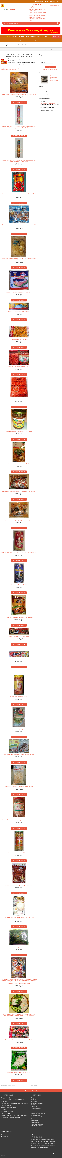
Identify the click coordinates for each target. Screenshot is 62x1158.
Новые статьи (44, 89)
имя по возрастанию (10, 68)
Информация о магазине (7, 1111)
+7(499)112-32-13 (38, 4)
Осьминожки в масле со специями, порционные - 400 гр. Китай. (19, 491)
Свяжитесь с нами (5, 1113)
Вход (46, 1)
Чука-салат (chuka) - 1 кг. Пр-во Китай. (19, 947)
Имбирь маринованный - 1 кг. (19, 399)
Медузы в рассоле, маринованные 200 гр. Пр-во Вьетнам (19, 754)
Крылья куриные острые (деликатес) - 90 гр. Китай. (18, 885)
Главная (3, 49)
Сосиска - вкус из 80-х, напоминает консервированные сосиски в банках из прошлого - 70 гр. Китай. (19, 160)
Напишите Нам (55, 5)
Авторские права (35, 1122)
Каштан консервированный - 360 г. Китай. (19, 852)
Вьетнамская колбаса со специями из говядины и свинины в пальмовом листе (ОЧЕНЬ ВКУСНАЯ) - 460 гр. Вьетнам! (19, 1015)
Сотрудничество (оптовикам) (8, 1097)
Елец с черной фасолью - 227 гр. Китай (18, 311)
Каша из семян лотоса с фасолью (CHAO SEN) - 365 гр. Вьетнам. (18, 552)
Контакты (3, 1109)
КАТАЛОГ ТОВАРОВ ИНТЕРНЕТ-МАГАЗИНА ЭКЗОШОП (15, 1115)
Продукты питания (16, 49)
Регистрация (46, 69)
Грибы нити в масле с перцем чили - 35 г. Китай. (19, 463)
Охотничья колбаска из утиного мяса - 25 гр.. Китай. (19, 659)
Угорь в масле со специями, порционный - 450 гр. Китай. (19, 520)
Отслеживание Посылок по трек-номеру (11, 1117)
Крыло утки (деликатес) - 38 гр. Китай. (19, 636)
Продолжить (50, 67)
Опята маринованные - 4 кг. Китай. (19, 339)
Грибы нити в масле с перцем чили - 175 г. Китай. (19, 431)
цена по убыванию (12, 69)
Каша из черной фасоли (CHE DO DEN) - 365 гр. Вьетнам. (18, 584)
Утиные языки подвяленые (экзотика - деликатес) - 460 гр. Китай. (19, 94)
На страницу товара (19, 102)
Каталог (9, 49)
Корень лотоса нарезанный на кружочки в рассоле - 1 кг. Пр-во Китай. (19, 259)
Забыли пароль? (39, 1)
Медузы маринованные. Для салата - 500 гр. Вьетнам (19, 786)
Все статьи (43, 91)
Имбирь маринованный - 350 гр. (18, 696)
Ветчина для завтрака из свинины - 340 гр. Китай (19, 292)
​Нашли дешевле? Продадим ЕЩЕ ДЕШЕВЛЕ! (12, 1099)
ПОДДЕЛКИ (4, 1101)
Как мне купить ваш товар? (48, 103)
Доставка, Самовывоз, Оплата (8, 1107)
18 (36, 68)
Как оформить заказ (6, 1105)
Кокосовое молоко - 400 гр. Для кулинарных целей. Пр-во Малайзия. (19, 918)
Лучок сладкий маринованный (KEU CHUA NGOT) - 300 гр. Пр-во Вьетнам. (19, 819)
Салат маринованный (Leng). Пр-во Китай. (19, 729)
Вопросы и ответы (44, 98)
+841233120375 (33, 9)
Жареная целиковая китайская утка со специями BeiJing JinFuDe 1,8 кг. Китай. (19, 194)
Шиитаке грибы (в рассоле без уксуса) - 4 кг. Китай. (18, 1039)
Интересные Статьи (45, 93)
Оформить (52, 1)
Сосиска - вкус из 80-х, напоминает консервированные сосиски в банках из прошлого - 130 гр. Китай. (19, 127)
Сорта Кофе (43, 94)
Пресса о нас (34, 1106)
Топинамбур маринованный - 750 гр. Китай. (19, 1072)
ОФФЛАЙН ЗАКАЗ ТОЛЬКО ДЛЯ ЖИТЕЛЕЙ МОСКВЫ (14, 1103)
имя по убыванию (19, 68)
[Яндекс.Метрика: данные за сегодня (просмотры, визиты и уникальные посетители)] (57, 1154)
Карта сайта (34, 1101)
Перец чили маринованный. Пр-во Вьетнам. (19, 366)
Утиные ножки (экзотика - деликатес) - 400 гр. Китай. (19, 617)
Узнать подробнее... (55, 32)
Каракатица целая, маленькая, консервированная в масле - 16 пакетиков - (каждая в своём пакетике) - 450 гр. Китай (19, 225)
